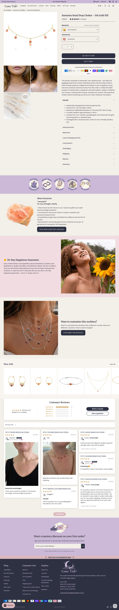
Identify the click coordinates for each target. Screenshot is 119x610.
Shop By (7, 580)
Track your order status (31, 587)
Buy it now (88, 61)
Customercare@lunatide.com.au (72, 593)
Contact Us (26, 594)
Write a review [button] (97, 409)
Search (25, 570)
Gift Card (7, 587)
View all (112, 364)
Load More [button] (59, 514)
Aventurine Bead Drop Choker (96, 479)
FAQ (24, 580)
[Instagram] (113, 1)
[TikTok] (116, 1)
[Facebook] (110, 1)
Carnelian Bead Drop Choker (58, 432)
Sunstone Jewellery (19, 10)
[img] (9, 435)
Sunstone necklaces (33, 10)
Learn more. (71, 578)
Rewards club (27, 573)
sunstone (65, 83)
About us (44, 570)
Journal (44, 573)
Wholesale (45, 577)
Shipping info (27, 584)
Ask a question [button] (97, 413)
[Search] (105, 6)
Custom (6, 577)
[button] (74, 19)
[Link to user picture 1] (21, 464)
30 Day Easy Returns (9, 1)
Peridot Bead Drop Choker (19, 432)
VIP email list (27, 577)
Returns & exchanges (30, 591)
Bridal (6, 584)
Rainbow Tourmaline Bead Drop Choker (57, 490)
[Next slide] (113, 381)
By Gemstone (9, 573)
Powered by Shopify (19, 607)
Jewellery (7, 570)
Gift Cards (45, 586)
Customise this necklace (73, 333)
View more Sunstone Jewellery (51, 229)
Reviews (7, 591)
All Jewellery (7, 10)
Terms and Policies (59, 607)
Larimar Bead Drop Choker (95, 432)
